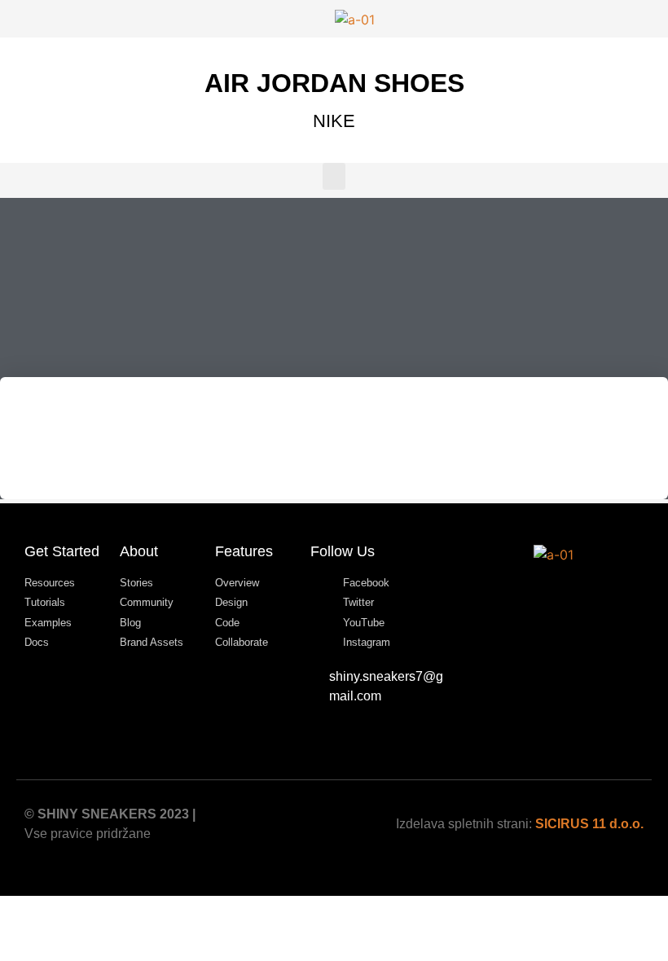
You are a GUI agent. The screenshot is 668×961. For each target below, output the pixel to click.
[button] (334, 176)
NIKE (334, 121)
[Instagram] (575, 593)
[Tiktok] (531, 593)
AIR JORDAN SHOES (334, 83)
